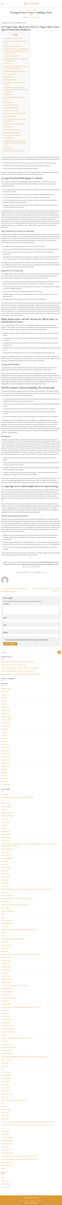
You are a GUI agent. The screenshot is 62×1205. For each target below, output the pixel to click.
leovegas (55, 377)
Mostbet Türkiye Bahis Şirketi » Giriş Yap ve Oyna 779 (16, 1038)
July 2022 (4, 769)
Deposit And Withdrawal (11, 107)
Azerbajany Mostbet (7, 895)
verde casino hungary (7, 1137)
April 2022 (4, 778)
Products (26, 1200)
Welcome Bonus (8, 138)
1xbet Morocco (5, 873)
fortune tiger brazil (6, 945)
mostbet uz (4, 1041)
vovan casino (4, 1146)
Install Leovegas (8, 94)
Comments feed (5, 1184)
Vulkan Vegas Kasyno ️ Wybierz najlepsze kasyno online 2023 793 (19, 1156)
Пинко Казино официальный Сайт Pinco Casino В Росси (17, 671)
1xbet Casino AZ (5, 855)
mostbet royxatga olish (7, 1029)
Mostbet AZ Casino (6, 979)
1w (2, 800)
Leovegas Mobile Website (11, 56)
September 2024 (5, 688)
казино (3, 1168)
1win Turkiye (4, 819)
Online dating (5, 1063)
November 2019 (5, 784)
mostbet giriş (5, 1001)
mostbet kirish (5, 1016)
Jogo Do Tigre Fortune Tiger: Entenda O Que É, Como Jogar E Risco (20, 668)
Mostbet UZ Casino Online (8, 1047)
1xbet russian (5, 883)
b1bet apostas (5, 901)
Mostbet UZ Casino (6, 1044)
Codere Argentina (6, 923)
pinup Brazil (4, 1112)
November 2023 (5, 719)
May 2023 (4, 738)
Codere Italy (4, 926)
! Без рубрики (5, 794)
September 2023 (5, 726)
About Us (32, 1200)
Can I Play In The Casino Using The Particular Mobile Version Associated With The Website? (16, 89)
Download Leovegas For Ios (12, 129)
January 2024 (5, 713)
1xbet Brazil (4, 852)
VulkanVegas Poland (7, 1165)
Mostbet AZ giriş (6, 982)
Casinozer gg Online (6, 920)
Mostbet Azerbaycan (7, 991)
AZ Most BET (5, 892)
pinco (2, 1103)
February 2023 (5, 747)
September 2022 (5, 763)
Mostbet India (5, 1010)
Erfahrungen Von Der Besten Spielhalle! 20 (12, 939)
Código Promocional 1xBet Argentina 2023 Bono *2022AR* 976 (19, 929)
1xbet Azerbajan (5, 840)
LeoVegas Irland (5, 963)
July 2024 (4, 695)
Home (20, 1200)
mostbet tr (4, 1035)
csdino (3, 932)
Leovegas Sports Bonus (10, 79)
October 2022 (5, 760)
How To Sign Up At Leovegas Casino (14, 124)
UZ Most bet (4, 1134)
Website (5, 632)
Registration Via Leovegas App (12, 46)
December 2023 (5, 716)
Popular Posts (8, 102)
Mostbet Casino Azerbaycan (9, 998)
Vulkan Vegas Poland (7, 1162)
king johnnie (4, 951)
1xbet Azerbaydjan (6, 849)
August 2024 (4, 691)
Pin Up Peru (4, 1097)
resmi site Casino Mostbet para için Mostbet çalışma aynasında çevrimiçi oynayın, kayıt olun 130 (27, 1122)
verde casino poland (6, 1140)
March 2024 (4, 707)
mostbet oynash (5, 1022)
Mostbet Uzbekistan (7, 1053)
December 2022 (5, 753)
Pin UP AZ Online (6, 1075)
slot (2, 1128)
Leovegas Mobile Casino (11, 105)
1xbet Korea (4, 870)
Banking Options (9, 77)
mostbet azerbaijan (6, 988)
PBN (2, 1069)
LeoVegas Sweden (6, 967)
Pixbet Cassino (5, 1115)
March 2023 (4, 744)
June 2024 (4, 698)
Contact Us (39, 1200)
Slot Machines (8, 63)
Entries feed (4, 1181)
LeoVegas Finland (6, 957)
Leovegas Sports (8, 148)
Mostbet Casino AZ (6, 994)
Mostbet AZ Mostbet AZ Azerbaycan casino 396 (14, 985)
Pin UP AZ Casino (6, 1072)
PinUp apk (4, 1106)
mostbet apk (4, 973)
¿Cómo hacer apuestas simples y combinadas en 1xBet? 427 (17, 797)
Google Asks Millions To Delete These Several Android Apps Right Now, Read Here (15, 143)
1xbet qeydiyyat (5, 877)
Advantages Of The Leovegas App (13, 150)
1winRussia (4, 825)
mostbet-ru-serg (5, 1060)
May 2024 (4, 701)
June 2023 (4, 735)
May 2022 (4, 775)
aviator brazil (5, 886)
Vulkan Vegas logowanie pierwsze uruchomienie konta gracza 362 (19, 1159)
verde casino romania (7, 1143)
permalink (43, 572)
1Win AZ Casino (5, 803)
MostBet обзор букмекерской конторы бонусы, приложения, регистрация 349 (24, 1056)
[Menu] (2, 4)
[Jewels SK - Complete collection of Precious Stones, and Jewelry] (31, 3)
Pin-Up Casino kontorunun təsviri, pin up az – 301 (14, 1100)
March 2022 (4, 781)
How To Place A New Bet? (11, 110)
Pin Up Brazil (4, 1081)
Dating (3, 935)
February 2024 (5, 710)
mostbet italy (5, 1013)
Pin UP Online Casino (7, 1094)
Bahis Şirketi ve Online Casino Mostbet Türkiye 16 (15, 904)
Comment (6, 604)
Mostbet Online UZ (6, 1019)
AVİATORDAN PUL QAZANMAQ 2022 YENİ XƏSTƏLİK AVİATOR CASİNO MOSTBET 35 (26, 889)
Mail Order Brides (6, 970)
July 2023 (4, 732)
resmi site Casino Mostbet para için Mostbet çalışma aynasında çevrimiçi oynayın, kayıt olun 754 (27, 1125)
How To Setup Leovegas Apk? (12, 135)
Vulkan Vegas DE (6, 1150)
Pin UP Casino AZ (6, 1087)
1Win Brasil (4, 809)
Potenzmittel (4, 1118)
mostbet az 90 (5, 976)
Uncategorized (31, 10)
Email (5, 625)
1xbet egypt (4, 861)
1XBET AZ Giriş (5, 837)
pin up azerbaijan (6, 1078)
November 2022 (5, 757)
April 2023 (4, 741)
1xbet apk (4, 828)
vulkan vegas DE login (7, 1153)
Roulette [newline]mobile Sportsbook (14, 71)
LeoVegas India (5, 960)
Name (5, 617)
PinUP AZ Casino (6, 1109)
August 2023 (4, 729)
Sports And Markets (10, 74)
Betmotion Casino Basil (7, 911)
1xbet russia (4, 880)
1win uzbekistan (5, 822)
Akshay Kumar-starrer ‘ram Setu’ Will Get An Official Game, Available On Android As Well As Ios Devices (16, 51)
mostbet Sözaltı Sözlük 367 (8, 1032)
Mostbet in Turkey (6, 1004)
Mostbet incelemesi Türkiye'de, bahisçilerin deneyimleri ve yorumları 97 (21, 1007)
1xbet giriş (4, 864)
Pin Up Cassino (5, 1091)
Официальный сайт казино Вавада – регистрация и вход (18, 661)
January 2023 (5, 750)
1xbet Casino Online (6, 858)
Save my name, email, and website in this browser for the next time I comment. (27, 640)
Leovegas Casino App (10, 116)
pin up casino (4, 1084)
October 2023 (5, 722)
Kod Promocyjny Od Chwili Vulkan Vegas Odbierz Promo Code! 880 (20, 954)
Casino (3, 917)
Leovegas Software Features (12, 132)
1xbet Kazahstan (6, 867)
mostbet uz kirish (6, 1050)
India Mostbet (5, 948)
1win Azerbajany (5, 806)
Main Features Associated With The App (15, 113)
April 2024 (4, 704)
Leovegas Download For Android (13, 38)
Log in (3, 1177)
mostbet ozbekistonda (7, 1025)
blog (2, 914)
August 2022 (4, 766)
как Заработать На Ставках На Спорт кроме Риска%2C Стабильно (20, 674)
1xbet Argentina (5, 831)
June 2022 (4, 772)
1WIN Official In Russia (7, 816)
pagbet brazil (5, 1066)
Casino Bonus (8, 127)
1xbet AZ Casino (5, 834)
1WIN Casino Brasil (6, 812)
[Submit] (59, 652)
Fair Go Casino (5, 942)
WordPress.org (5, 1187)
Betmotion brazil (6, 908)
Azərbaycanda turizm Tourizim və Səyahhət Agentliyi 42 (16, 898)
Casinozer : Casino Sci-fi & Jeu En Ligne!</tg (13, 665)
